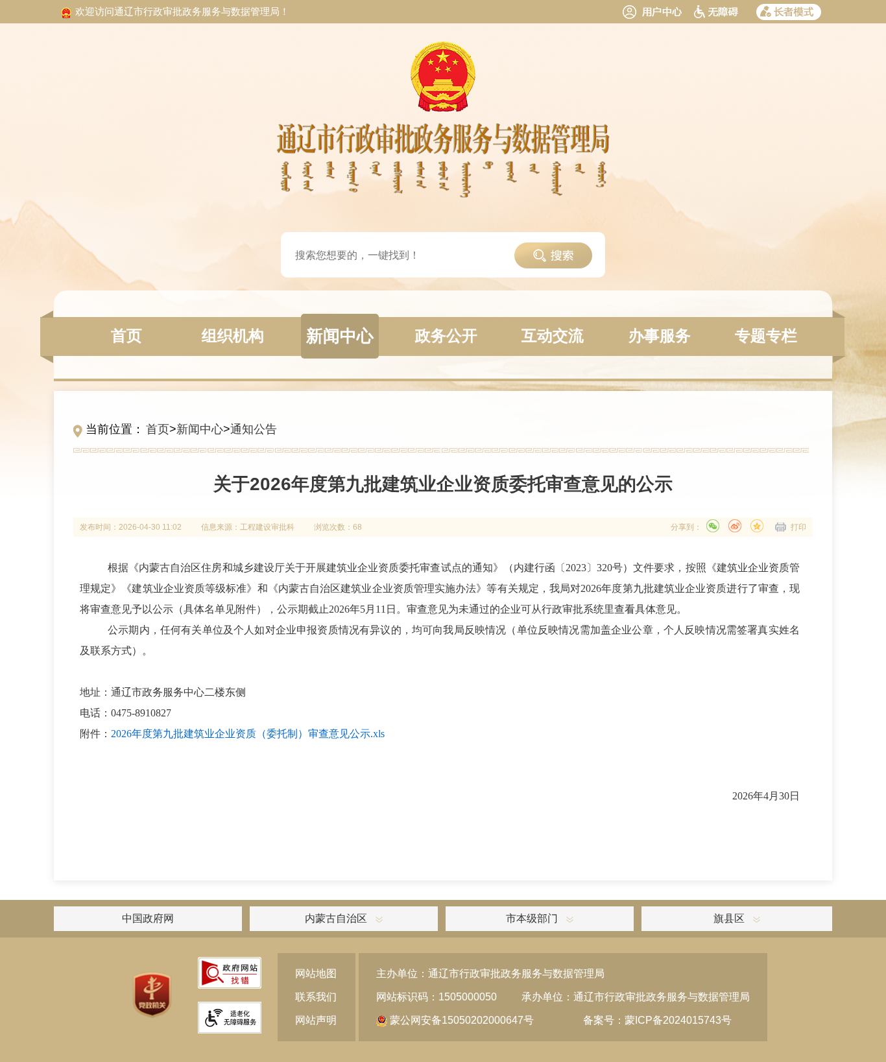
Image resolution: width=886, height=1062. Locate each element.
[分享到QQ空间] (756, 525)
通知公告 (253, 429)
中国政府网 (148, 918)
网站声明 (316, 1020)
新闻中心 (199, 429)
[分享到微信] (712, 525)
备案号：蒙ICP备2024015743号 (657, 1020)
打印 (798, 527)
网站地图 (316, 973)
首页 (157, 429)
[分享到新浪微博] (734, 525)
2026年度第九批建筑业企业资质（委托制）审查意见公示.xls (248, 733)
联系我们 (316, 996)
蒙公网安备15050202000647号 (460, 1020)
